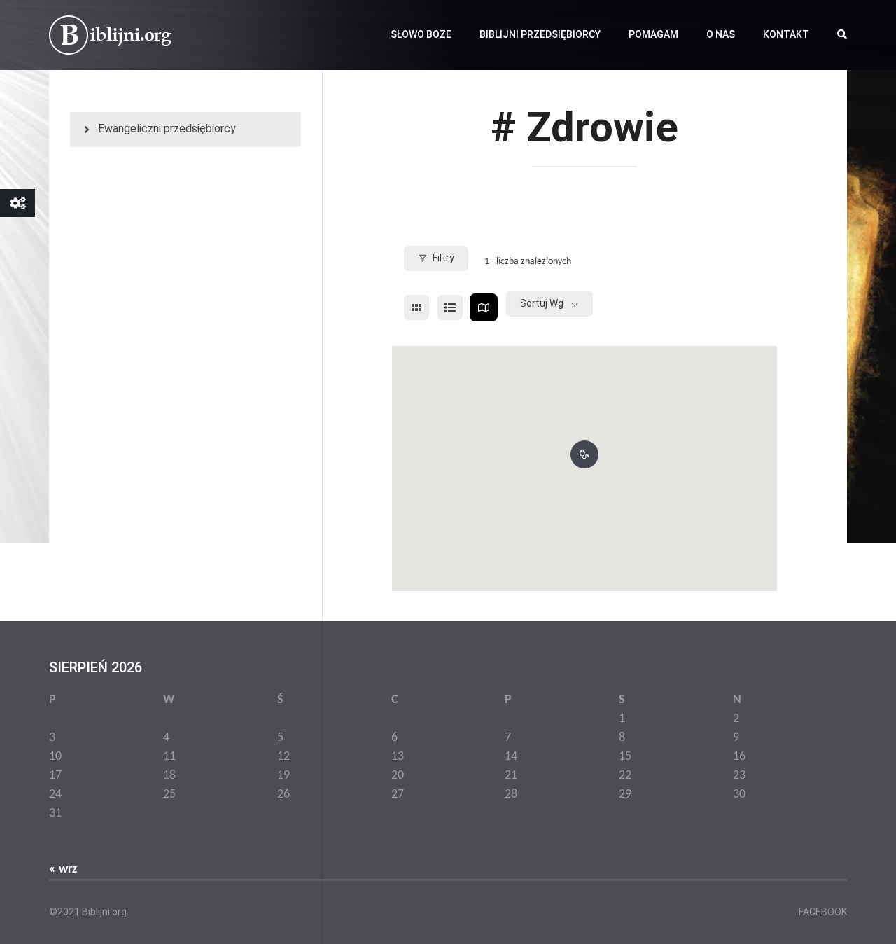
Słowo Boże (421, 34)
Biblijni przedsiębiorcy (540, 34)
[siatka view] (416, 307)
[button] (584, 451)
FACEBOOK (823, 911)
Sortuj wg (542, 303)
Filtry (443, 257)
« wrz (63, 869)
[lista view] (450, 307)
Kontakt (786, 34)
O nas (720, 34)
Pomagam (653, 34)
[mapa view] (484, 307)
